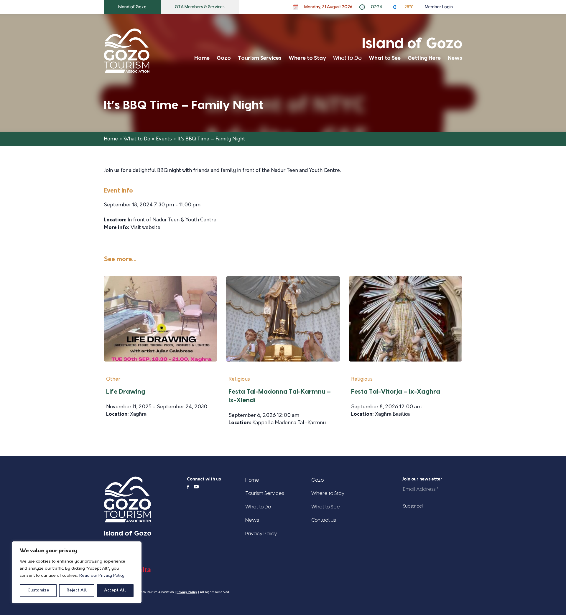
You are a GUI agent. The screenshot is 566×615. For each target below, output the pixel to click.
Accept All (115, 590)
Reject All (77, 590)
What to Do (347, 58)
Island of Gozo (132, 7)
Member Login (439, 7)
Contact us (323, 520)
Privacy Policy (261, 533)
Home (202, 58)
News (455, 58)
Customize (38, 590)
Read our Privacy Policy (101, 575)
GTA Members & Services (200, 7)
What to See (385, 58)
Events (164, 139)
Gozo (224, 58)
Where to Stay (307, 58)
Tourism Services (260, 58)
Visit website (145, 227)
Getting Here (424, 58)
